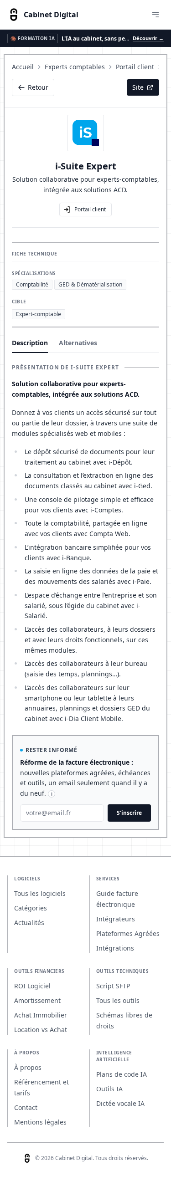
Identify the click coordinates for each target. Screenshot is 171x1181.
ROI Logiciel (32, 986)
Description (30, 342)
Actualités (29, 922)
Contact (25, 1107)
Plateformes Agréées (128, 933)
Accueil (23, 66)
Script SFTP (113, 986)
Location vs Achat (40, 1029)
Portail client (135, 66)
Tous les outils (118, 1000)
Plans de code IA (121, 1074)
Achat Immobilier (40, 1015)
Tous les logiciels (40, 893)
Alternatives (78, 342)
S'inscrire (129, 813)
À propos (27, 1067)
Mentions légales (40, 1122)
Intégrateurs (115, 919)
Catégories (30, 908)
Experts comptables (75, 66)
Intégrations (115, 948)
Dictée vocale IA (120, 1103)
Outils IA (109, 1088)
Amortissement (37, 1000)
